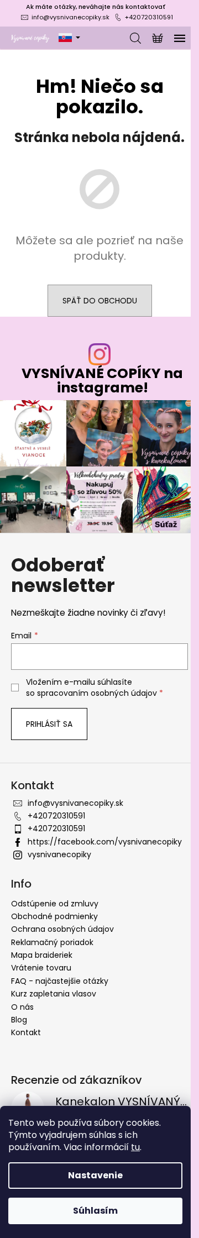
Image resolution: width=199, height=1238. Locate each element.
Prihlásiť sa (49, 724)
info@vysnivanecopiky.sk (70, 17)
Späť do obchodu (99, 300)
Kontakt (26, 1032)
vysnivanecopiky (59, 854)
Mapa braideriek (41, 955)
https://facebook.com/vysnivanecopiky (105, 841)
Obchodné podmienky (54, 916)
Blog (19, 1019)
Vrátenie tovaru (41, 967)
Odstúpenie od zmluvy (54, 903)
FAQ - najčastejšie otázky (59, 981)
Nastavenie (95, 1175)
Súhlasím (95, 1210)
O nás (22, 1007)
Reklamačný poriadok (52, 942)
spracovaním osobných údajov (97, 693)
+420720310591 (149, 17)
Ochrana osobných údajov (62, 929)
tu (135, 1147)
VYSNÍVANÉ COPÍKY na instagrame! (102, 380)
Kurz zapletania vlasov (53, 993)
